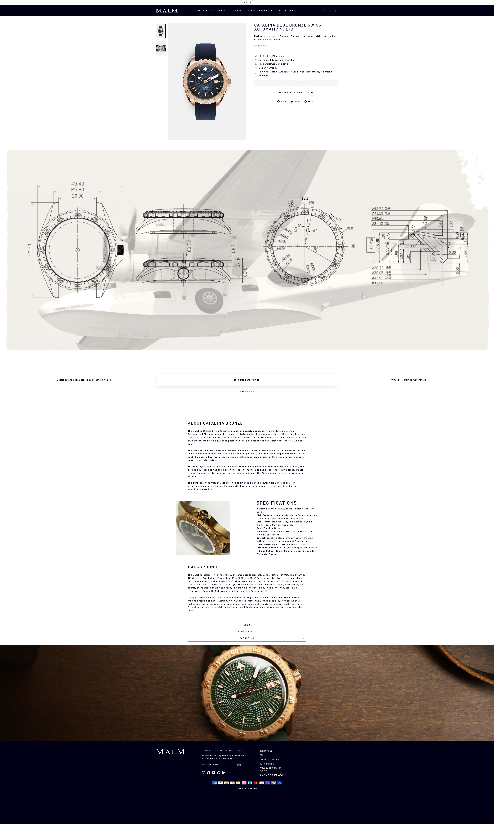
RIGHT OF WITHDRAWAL (272, 775)
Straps (238, 10)
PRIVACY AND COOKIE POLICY (270, 769)
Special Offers (220, 10)
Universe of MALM (256, 10)
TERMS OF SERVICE (269, 759)
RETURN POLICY (268, 764)
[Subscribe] (239, 764)
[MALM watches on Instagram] (203, 772)
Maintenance (247, 631)
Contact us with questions (296, 92)
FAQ (262, 755)
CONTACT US (266, 751)
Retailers (291, 10)
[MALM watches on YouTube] (213, 772)
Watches (202, 10)
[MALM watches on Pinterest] (218, 772)
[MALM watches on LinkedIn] (223, 772)
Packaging (247, 638)
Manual (247, 625)
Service (276, 10)
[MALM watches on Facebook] (208, 772)
